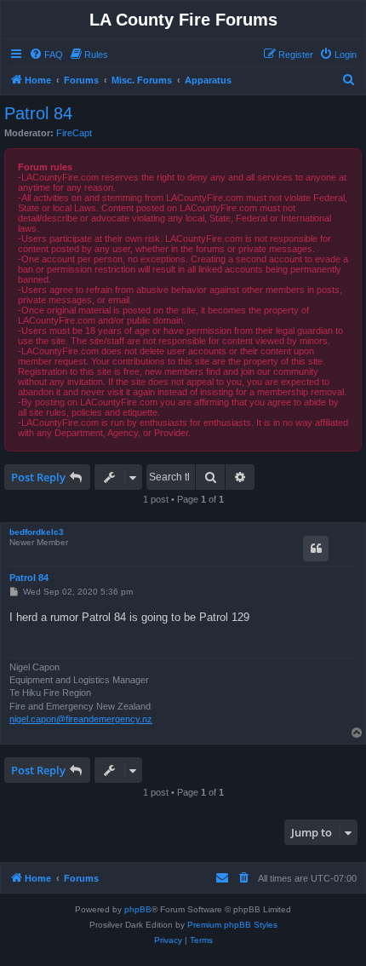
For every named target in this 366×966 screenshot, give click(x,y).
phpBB (138, 909)
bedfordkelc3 (36, 532)
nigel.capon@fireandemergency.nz (80, 719)
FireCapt (74, 133)
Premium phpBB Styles (232, 924)
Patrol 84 (38, 113)
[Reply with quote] (316, 548)
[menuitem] (46, 54)
